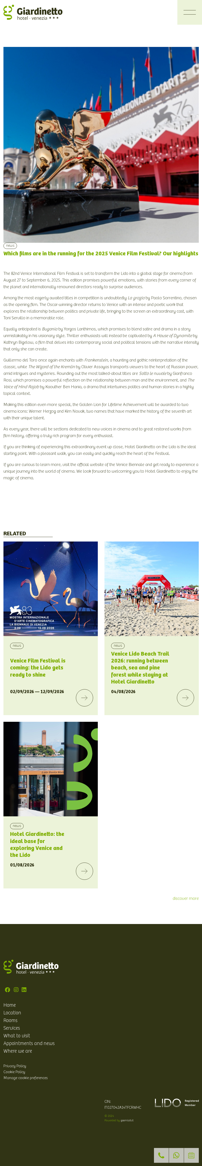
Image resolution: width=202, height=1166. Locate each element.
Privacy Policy (14, 1066)
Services (11, 1028)
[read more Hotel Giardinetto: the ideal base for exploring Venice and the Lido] (84, 871)
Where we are (17, 1051)
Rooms (10, 1021)
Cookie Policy (14, 1072)
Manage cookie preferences (25, 1078)
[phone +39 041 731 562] (161, 1155)
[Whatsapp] (176, 1155)
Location (12, 1013)
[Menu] (189, 12)
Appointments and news (29, 1043)
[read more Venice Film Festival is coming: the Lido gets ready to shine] (84, 697)
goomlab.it (127, 1120)
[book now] (191, 1155)
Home (9, 1005)
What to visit (16, 1036)
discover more (186, 898)
